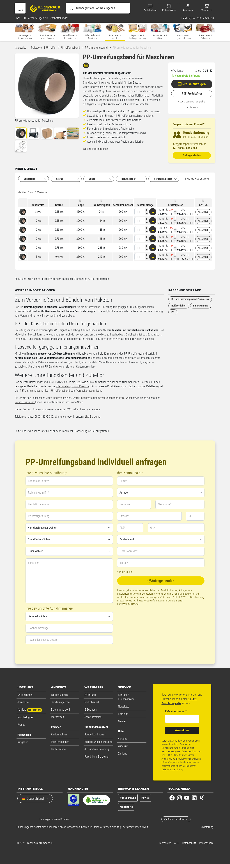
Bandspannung (200, 305)
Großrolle (81, 382)
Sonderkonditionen (94, 734)
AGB (176, 843)
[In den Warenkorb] (152, 211)
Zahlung (122, 753)
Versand (122, 738)
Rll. (138, 212)
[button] (20, 8)
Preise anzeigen (193, 84)
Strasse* (124, 516)
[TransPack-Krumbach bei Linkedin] (194, 797)
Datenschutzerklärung (128, 604)
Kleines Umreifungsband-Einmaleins (190, 299)
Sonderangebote (60, 702)
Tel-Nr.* (124, 563)
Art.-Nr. (203, 205)
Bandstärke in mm (38, 504)
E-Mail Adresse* (128, 551)
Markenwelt (57, 717)
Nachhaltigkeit (25, 717)
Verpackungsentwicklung (98, 742)
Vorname (125, 504)
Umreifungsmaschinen (58, 398)
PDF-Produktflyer (192, 93)
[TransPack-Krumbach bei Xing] (201, 797)
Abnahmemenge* (40, 628)
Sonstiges (33, 563)
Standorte (23, 702)
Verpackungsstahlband (89, 390)
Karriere (29, 709)
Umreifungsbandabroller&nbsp (115, 398)
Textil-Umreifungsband (57, 390)
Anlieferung (207, 827)
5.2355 (204, 257)
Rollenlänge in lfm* (38, 492)
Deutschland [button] (35, 798)
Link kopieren (191, 107)
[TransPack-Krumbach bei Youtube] (186, 797)
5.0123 (204, 212)
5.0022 (204, 221)
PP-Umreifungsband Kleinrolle (72, 386)
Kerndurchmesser (123, 205)
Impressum (165, 843)
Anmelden (182, 730)
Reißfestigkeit (101, 205)
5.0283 (204, 239)
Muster (122, 721)
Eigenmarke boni (60, 709)
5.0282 (204, 248)
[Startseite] (43, 8)
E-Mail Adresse (175, 711)
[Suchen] (71, 8)
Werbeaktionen (59, 695)
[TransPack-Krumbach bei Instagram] (179, 797)
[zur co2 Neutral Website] (96, 800)
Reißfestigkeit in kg (38, 516)
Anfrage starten (192, 155)
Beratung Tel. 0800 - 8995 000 (198, 18)
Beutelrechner (58, 749)
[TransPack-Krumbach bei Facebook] (172, 797)
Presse (21, 724)
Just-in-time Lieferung (96, 749)
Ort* (152, 527)
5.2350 (204, 230)
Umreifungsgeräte (82, 398)
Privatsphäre (206, 843)
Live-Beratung (92, 416)
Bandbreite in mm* (38, 481)
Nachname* (164, 504)
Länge (80, 205)
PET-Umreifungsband (31, 390)
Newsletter (124, 706)
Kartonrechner (59, 734)
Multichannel (91, 702)
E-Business (90, 709)
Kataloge (123, 714)
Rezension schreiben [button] (177, 819)
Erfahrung (90, 695)
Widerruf (123, 746)
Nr (189, 516)
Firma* (123, 481)
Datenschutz (189, 843)
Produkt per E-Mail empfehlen (192, 101)
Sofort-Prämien (93, 717)
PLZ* (122, 527)
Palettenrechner (60, 742)
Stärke (59, 205)
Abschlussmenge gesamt (44, 639)
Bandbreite (37, 205)
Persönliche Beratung (96, 756)
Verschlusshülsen (25, 402)
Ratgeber (22, 742)
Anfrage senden (162, 581)
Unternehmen (25, 695)
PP (172, 312)
